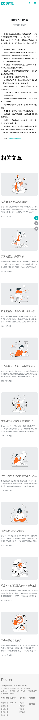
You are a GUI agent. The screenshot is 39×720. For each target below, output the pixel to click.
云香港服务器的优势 (11, 640)
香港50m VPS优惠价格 (12, 530)
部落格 (22, 709)
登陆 (29, 3)
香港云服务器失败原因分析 (14, 201)
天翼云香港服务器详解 (12, 256)
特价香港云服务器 (15, 138)
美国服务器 (4, 709)
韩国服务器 (4, 712)
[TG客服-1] (36, 218)
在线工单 (13, 703)
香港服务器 (4, 706)
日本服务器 (4, 715)
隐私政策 (22, 712)
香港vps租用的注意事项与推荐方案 (19, 585)
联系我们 (22, 706)
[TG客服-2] (36, 223)
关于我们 (22, 703)
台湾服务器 (4, 703)
